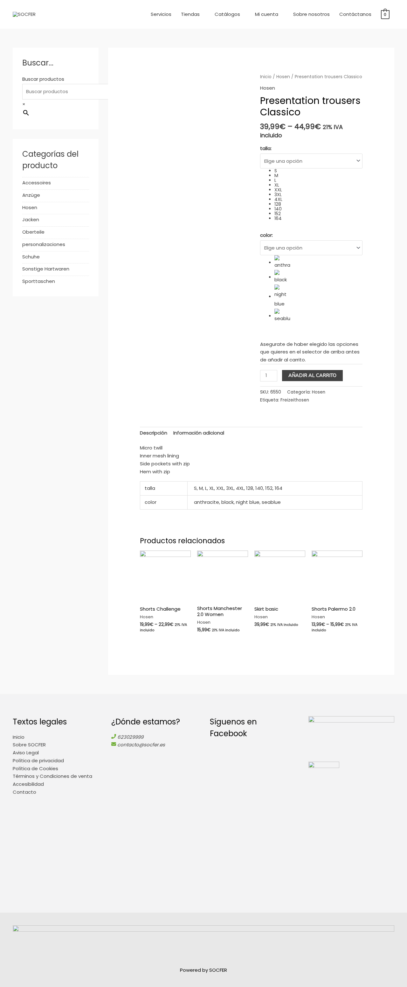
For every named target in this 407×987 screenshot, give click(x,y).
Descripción (153, 432)
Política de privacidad (38, 760)
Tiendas (190, 14)
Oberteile (33, 232)
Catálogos (227, 14)
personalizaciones (43, 244)
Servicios (161, 14)
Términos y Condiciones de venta (52, 776)
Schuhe (31, 256)
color (266, 235)
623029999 (130, 737)
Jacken (30, 219)
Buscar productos (43, 79)
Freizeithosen (294, 400)
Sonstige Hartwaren (45, 268)
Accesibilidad (28, 784)
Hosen (29, 207)
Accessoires (36, 182)
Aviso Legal (26, 752)
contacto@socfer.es (141, 744)
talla (266, 148)
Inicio (266, 77)
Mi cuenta (266, 14)
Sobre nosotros (311, 14)
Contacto (24, 792)
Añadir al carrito (312, 375)
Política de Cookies (35, 768)
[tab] (153, 433)
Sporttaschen (38, 281)
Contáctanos (355, 14)
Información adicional (198, 432)
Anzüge (31, 195)
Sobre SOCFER (29, 744)
